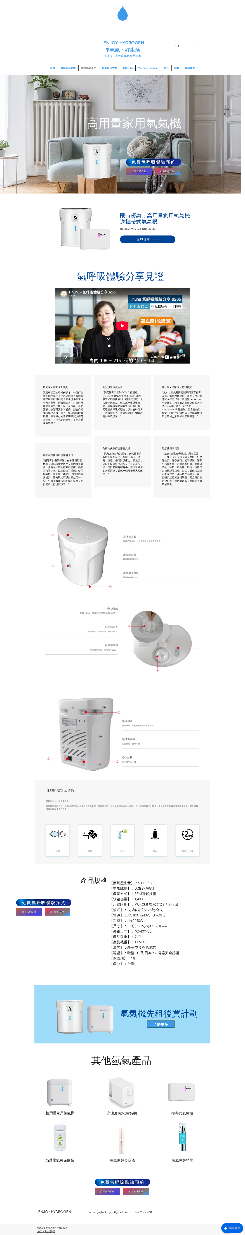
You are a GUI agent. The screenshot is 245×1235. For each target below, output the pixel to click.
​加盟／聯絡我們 (46, 1231)
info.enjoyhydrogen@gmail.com (108, 1212)
